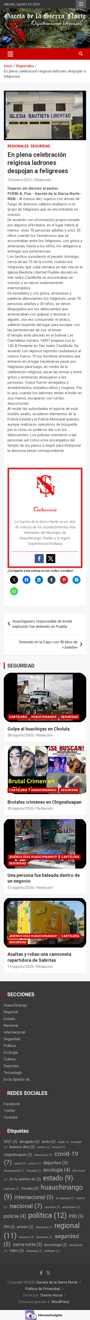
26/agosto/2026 (21, 808)
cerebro (58, 1147)
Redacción (43, 180)
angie (63, 1142)
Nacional (11, 1025)
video (17, 1250)
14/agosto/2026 (21, 967)
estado (58, 1178)
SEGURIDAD (20, 666)
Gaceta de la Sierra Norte (57, 1282)
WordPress (60, 1302)
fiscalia (30, 1188)
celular (43, 1147)
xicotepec (52, 1251)
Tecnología (13, 1072)
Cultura (10, 1059)
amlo (49, 1141)
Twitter (9, 1110)
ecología (57, 1170)
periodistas (71, 1207)
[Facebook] (39, 558)
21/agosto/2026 (21, 888)
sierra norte (27, 1244)
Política (10, 1045)
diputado (34, 1170)
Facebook (12, 1104)
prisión (25, 1227)
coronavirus (43, 1155)
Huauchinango (43, 717)
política (47, 1215)
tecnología (55, 1245)
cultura (34, 1163)
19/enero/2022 (20, 180)
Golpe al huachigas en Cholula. (39, 728)
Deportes (11, 1066)
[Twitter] (50, 558)
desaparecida (14, 1170)
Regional (11, 1012)
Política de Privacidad (42, 1289)
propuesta (44, 1227)
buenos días (22, 1147)
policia (15, 1216)
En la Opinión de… (18, 1079)
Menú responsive (81, 4)
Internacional (14, 1032)
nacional (26, 1206)
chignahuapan (18, 1154)
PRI (9, 1227)
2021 (10, 1141)
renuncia (26, 1237)
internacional (34, 1197)
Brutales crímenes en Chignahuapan (45, 802)
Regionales (18, 146)
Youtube (11, 1117)
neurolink (52, 1207)
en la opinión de (25, 1179)
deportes (55, 1162)
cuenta (20, 1163)
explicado (11, 1188)
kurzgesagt (65, 1198)
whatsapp (34, 1251)
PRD (76, 1216)
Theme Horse (51, 1295)
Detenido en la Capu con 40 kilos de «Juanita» (48, 645)
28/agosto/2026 (21, 735)
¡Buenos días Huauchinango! (33, 857)
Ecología (11, 1052)
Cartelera (18, 717)
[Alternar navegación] (10, 54)
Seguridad (40, 146)
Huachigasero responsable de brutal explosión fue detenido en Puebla (42, 624)
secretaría (44, 1237)
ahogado (30, 1141)
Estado (9, 1018)
